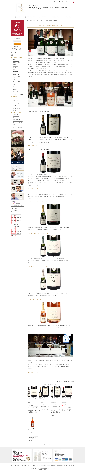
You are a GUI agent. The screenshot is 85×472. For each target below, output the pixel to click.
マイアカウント (18, 465)
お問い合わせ (24, 465)
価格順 (69, 381)
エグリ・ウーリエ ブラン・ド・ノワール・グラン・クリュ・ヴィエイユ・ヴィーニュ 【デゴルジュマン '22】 (32, 400)
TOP (27, 20)
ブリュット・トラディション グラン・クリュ (38, 201)
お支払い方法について (41, 465)
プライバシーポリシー (32, 465)
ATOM (72, 465)
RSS (70, 465)
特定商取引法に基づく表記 (62, 465)
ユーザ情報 (62, 1)
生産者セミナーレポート (34, 20)
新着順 (72, 381)
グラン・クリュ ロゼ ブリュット (36, 299)
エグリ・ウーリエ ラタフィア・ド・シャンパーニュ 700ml (32, 429)
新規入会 (55, 1)
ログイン (17, 41)
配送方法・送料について (52, 465)
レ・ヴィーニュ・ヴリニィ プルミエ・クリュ (38, 233)
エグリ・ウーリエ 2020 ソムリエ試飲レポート (50, 20)
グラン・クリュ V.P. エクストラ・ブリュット (38, 266)
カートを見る (70, 1)
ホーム (12, 465)
